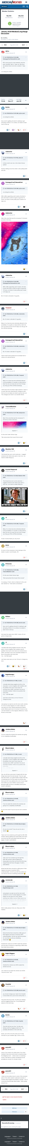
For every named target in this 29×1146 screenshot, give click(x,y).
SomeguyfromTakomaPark (10, 59)
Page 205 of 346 (14, 45)
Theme (14, 1136)
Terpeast (21, 375)
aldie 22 (20, 157)
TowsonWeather (7, 571)
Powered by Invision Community (14, 1138)
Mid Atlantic (15, 39)
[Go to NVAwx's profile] (3, 617)
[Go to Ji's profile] (3, 518)
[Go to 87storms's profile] (3, 564)
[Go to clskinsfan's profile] (3, 152)
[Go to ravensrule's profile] (3, 881)
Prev (5, 45)
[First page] (2, 45)
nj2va (20, 113)
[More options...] (26, 52)
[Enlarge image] (14, 496)
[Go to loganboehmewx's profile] (10, 23)
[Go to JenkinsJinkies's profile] (3, 730)
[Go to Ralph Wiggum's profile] (3, 954)
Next (23, 45)
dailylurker (22, 412)
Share (15, 1108)
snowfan (5, 37)
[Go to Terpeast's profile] (3, 308)
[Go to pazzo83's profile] (3, 1048)
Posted (10, 53)
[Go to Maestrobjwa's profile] (3, 749)
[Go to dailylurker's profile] (3, 214)
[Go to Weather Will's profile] (3, 450)
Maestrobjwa (21, 824)
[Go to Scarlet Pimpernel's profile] (3, 470)
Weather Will (21, 475)
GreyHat (20, 1021)
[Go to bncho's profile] (3, 108)
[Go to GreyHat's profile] (3, 985)
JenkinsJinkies (7, 800)
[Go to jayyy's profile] (3, 546)
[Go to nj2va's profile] (3, 52)
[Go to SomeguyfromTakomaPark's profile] (3, 183)
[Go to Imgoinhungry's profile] (3, 675)
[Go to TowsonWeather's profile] (3, 407)
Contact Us (21, 1136)
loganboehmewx (16, 24)
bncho (20, 990)
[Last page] (27, 45)
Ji (18, 680)
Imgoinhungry (7, 887)
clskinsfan (22, 314)
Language (7, 1136)
